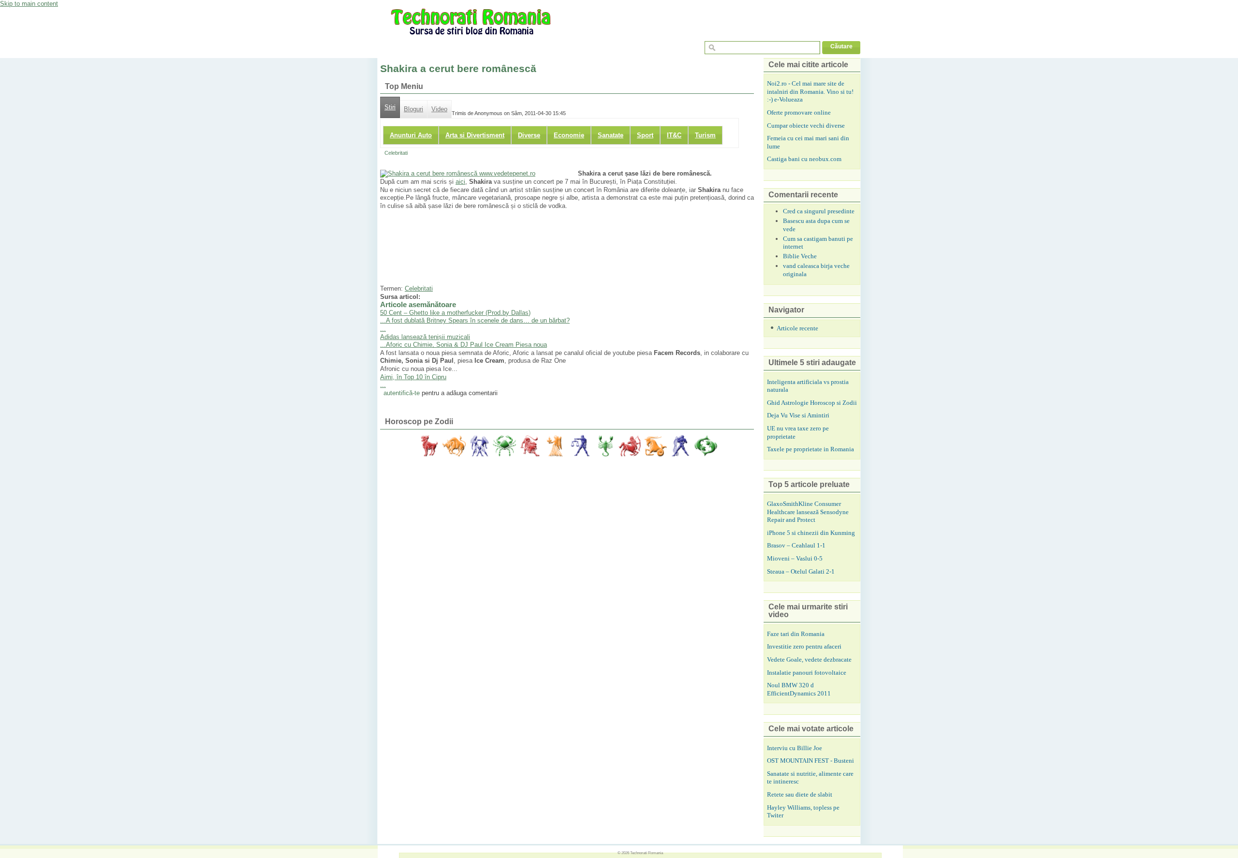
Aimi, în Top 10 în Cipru (413, 377)
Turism (705, 135)
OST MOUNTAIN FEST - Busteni (810, 760)
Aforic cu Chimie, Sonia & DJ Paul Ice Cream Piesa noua (466, 344)
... (383, 320)
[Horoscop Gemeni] (479, 446)
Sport (645, 135)
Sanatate (610, 135)
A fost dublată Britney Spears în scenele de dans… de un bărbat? (478, 320)
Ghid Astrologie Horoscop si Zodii (812, 402)
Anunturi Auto (411, 135)
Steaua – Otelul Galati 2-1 (801, 571)
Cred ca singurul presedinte (819, 211)
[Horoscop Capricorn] (655, 446)
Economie (569, 135)
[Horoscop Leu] (529, 446)
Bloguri (413, 109)
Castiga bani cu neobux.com (804, 159)
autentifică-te (401, 393)
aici (460, 181)
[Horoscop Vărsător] (680, 446)
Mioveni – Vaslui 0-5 (795, 558)
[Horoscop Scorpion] (605, 446)
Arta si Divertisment (474, 135)
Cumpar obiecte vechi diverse (806, 125)
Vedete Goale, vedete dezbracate (809, 659)
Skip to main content (29, 3)
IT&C (674, 135)
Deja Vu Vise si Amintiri (798, 415)
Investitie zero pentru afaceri (804, 646)
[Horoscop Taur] (454, 446)
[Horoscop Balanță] (579, 446)
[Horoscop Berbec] (429, 446)
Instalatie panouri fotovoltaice (806, 672)
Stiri (390, 107)
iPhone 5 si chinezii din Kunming (811, 532)
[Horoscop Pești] (705, 446)
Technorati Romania (646, 852)
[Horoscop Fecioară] (554, 446)
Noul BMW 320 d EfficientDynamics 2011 (799, 689)
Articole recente (797, 328)
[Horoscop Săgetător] (630, 446)
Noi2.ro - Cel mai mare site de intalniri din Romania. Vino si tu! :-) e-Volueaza (810, 91)
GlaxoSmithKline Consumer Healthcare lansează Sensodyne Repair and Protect (808, 511)
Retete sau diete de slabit (799, 794)
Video (439, 109)
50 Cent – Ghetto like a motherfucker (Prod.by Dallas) (455, 312)
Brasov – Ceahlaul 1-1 (796, 545)
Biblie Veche (800, 256)
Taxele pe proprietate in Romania (810, 449)
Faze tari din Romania (796, 633)
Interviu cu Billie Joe (794, 748)
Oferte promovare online (799, 112)
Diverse (529, 135)
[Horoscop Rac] (504, 446)
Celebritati (396, 153)
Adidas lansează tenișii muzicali (425, 336)
